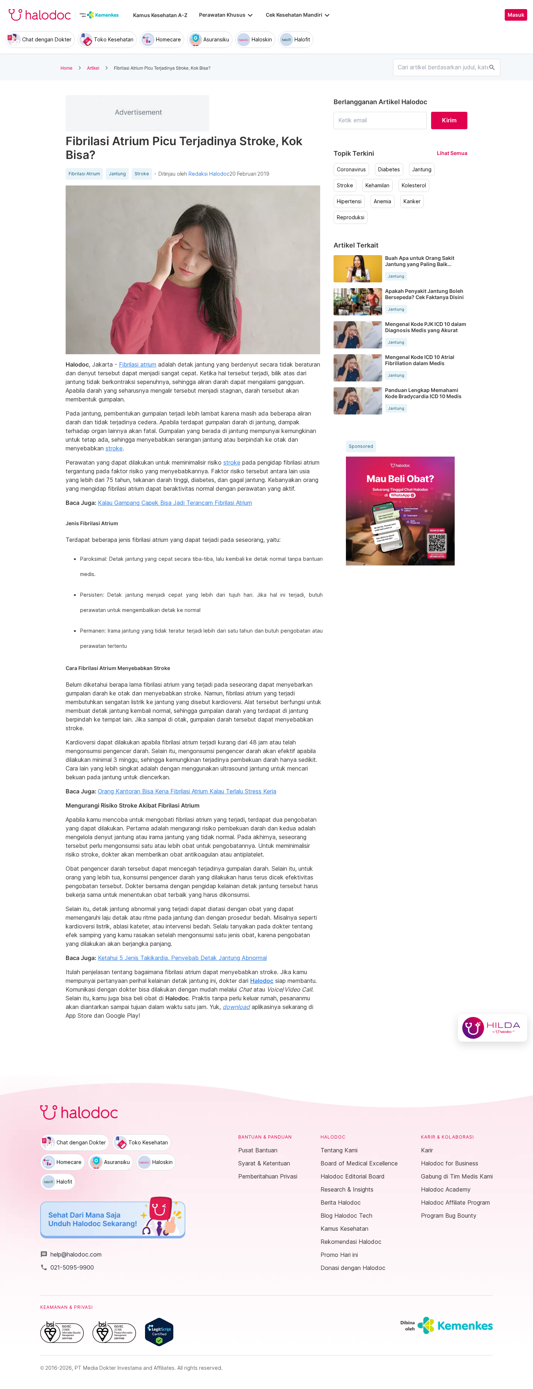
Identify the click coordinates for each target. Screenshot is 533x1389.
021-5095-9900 (67, 1267)
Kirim (449, 120)
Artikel (93, 68)
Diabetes (389, 169)
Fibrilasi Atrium (84, 173)
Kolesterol (414, 185)
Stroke (142, 173)
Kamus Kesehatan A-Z (160, 15)
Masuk (516, 15)
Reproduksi (350, 217)
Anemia (382, 201)
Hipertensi (349, 201)
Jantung (117, 173)
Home (67, 68)
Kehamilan (377, 185)
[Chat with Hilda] (492, 1028)
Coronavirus (351, 169)
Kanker (412, 201)
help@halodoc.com (71, 1254)
